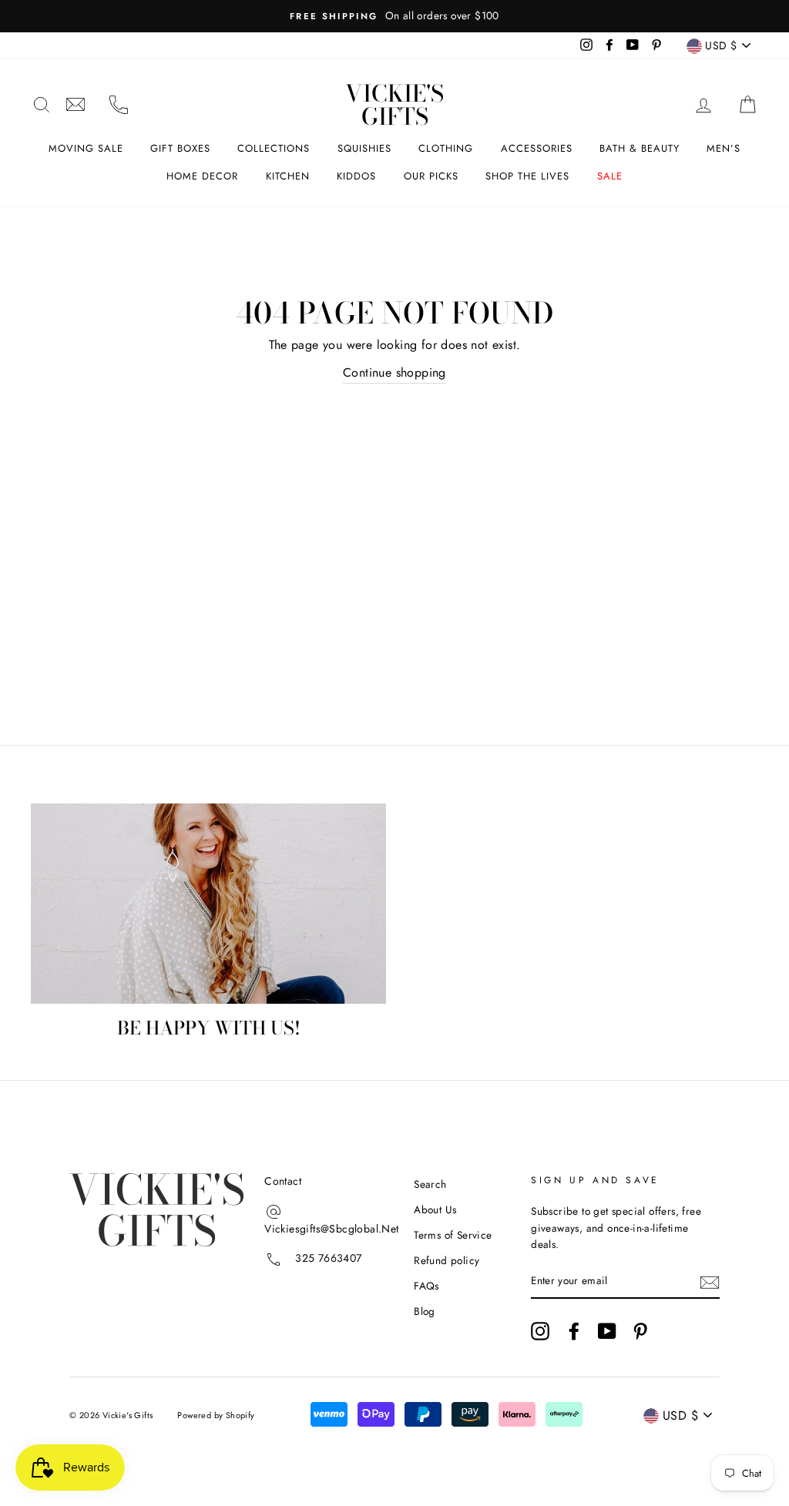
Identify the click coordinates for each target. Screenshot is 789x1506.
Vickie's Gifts (394, 104)
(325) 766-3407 (119, 105)
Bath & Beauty (639, 148)
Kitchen (288, 176)
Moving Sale (86, 148)
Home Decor (202, 176)
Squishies (364, 148)
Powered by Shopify (215, 1415)
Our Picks (431, 176)
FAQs (426, 1285)
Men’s (723, 148)
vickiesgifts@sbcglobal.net (75, 105)
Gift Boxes (180, 148)
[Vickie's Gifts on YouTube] (607, 1331)
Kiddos (356, 176)
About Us (435, 1209)
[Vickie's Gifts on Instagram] (540, 1331)
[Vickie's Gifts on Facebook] (574, 1331)
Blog (424, 1311)
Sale (610, 176)
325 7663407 (328, 1258)
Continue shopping (394, 372)
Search (430, 1184)
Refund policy (446, 1260)
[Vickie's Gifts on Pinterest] (640, 1331)
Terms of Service (453, 1235)
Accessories (536, 148)
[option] (394, 16)
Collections (273, 148)
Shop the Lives (527, 176)
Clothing (445, 148)
